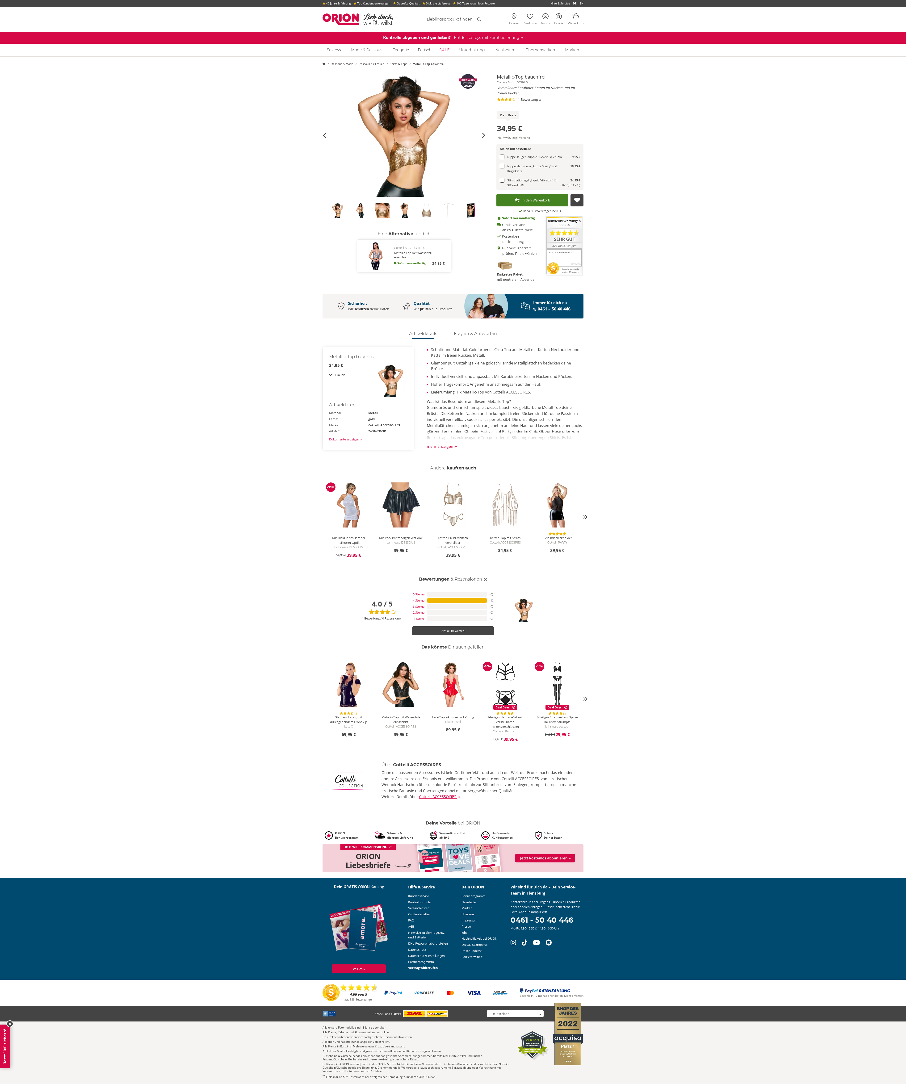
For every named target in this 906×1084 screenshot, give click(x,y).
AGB (411, 926)
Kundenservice (418, 896)
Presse (466, 926)
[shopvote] (350, 992)
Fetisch (425, 50)
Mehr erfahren (573, 996)
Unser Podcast (471, 951)
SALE (444, 50)
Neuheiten (505, 50)
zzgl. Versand (521, 138)
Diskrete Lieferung (437, 3)
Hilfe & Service (560, 3)
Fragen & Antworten (475, 333)
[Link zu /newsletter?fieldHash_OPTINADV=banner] (453, 858)
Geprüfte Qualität (407, 3)
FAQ (411, 920)
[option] (404, 135)
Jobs (464, 932)
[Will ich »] (359, 928)
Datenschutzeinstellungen (426, 956)
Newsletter (469, 902)
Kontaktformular (420, 902)
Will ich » (359, 969)
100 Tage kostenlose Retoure (475, 3)
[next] (585, 517)
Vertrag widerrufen (423, 968)
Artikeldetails (423, 333)
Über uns (467, 914)
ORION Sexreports (474, 944)
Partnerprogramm (421, 962)
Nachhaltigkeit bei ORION (479, 938)
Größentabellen (419, 914)
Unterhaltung (472, 50)
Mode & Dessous (366, 50)
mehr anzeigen (440, 446)
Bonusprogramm (473, 896)
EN (581, 3)
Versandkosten (418, 908)
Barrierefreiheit (471, 957)
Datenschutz (417, 949)
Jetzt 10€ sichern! (5, 1046)
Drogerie (401, 50)
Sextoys (334, 50)
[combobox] (444, 19)
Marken (572, 50)
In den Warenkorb (536, 200)
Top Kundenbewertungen (373, 3)
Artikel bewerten (453, 631)
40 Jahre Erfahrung (338, 3)
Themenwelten (540, 50)
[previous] (321, 517)
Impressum (469, 920)
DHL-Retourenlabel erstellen (428, 943)
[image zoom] (404, 135)
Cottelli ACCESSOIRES (512, 82)
